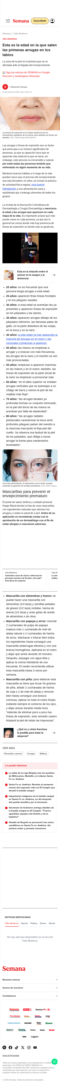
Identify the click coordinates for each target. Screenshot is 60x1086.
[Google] (4, 1047)
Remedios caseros (13, 753)
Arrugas (31, 753)
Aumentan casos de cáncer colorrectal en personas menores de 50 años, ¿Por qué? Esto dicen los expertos (23, 578)
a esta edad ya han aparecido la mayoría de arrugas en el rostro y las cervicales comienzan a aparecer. (32, 339)
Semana (6, 33)
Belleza (43, 753)
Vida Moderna (20, 33)
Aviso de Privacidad (14, 1055)
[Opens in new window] (10, 1047)
